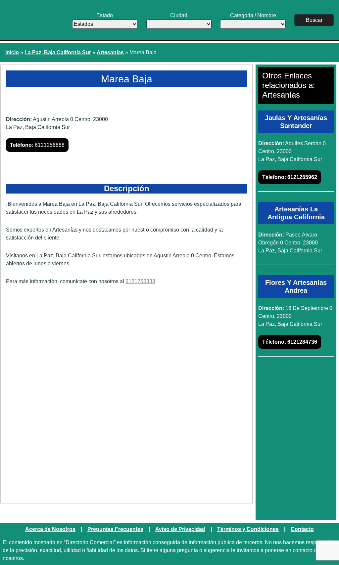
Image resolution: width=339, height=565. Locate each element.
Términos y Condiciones (248, 529)
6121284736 (289, 342)
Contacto (302, 529)
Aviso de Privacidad (180, 529)
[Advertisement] (126, 341)
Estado (104, 15)
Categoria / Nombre (253, 15)
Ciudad (178, 15)
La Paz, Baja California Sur (57, 52)
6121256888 (37, 145)
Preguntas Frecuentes (115, 529)
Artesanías (110, 52)
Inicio (12, 52)
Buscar (314, 20)
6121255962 (289, 177)
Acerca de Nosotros (50, 529)
